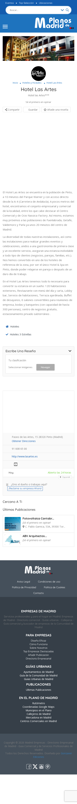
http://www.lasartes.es (25, 456)
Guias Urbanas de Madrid (38, 679)
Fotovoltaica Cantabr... (38, 518)
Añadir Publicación (38, 655)
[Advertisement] (38, 151)
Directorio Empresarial (38, 658)
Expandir (66, 477)
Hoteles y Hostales (31, 82)
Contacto (38, 593)
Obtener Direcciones (24, 441)
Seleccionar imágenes (20, 367)
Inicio (15, 82)
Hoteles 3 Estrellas (20, 334)
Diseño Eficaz (38, 640)
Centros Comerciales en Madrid (38, 721)
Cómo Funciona (38, 644)
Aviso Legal (23, 581)
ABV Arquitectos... (35, 536)
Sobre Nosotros (38, 647)
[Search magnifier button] (67, 10)
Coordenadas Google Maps (38, 706)
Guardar (33, 109)
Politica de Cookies (54, 587)
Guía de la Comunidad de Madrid (38, 675)
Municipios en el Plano (39, 710)
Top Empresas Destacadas (38, 651)
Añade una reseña (57, 109)
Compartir (13, 109)
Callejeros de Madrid (38, 714)
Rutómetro (38, 703)
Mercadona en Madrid (38, 717)
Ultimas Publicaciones (38, 689)
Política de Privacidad (24, 587)
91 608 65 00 (19, 448)
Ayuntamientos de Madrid (39, 672)
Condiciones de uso (49, 581)
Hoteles (14, 326)
